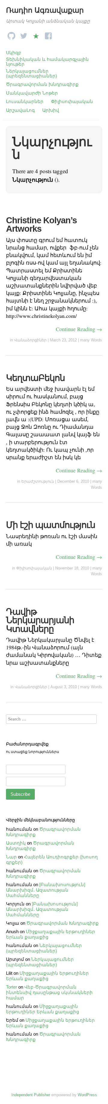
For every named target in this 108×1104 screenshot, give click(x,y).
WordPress (87, 1095)
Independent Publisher (30, 1095)
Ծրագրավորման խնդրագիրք (42, 84)
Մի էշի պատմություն (50, 525)
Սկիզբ (13, 52)
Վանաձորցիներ (30, 340)
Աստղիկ (16, 842)
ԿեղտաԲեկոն (35, 378)
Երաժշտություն (37, 481)
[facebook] (48, 34)
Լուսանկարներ (25, 101)
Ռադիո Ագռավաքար (45, 10)
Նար (11, 856)
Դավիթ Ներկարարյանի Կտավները (40, 620)
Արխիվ (50, 110)
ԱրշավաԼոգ (20, 110)
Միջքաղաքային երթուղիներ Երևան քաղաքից (47, 976)
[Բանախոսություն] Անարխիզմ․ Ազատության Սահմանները (45, 890)
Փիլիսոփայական (72, 101)
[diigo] (36, 34)
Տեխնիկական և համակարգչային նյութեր (47, 62)
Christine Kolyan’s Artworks (41, 224)
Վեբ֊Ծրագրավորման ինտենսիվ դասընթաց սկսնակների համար (49, 992)
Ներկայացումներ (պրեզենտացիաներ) (31, 73)
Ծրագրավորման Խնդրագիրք (62, 923)
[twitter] (23, 34)
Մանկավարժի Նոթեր (32, 93)
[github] (11, 34)
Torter (11, 987)
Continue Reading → (79, 329)
